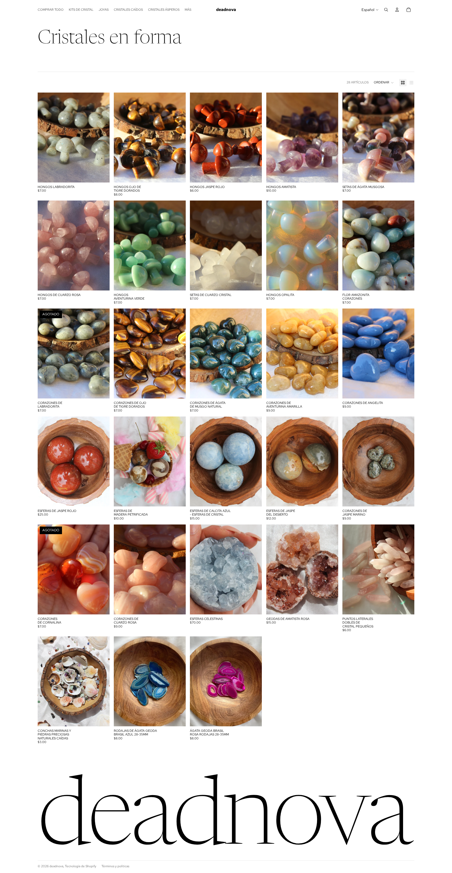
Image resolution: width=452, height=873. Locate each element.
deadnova (56, 866)
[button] (384, 82)
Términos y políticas (115, 866)
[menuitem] (188, 9)
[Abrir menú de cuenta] (397, 9)
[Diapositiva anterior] (45, 137)
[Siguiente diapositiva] (102, 137)
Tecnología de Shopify (80, 866)
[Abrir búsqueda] (386, 9)
